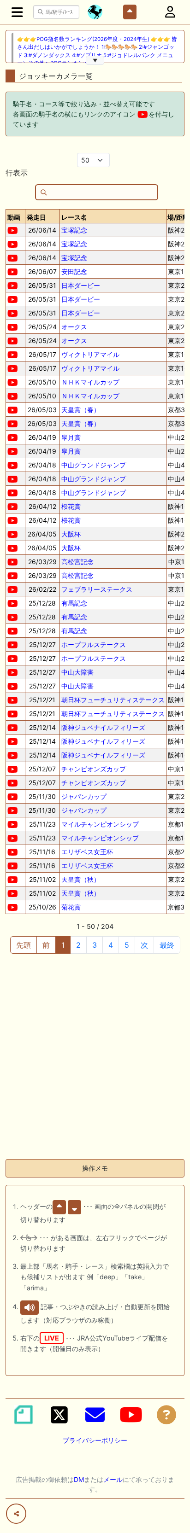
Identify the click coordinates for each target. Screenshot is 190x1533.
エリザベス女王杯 (87, 852)
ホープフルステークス (93, 644)
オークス (74, 327)
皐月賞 (71, 437)
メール (113, 1479)
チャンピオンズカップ (93, 769)
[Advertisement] (95, 1057)
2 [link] (78, 945)
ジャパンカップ (84, 796)
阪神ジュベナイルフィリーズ (103, 727)
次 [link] (144, 945)
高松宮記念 (77, 561)
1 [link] (63, 945)
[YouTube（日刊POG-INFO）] (131, 1415)
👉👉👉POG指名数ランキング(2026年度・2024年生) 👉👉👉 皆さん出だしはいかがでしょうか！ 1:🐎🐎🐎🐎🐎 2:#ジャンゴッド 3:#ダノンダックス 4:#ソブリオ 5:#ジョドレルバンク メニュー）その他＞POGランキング (97, 51)
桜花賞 (71, 506)
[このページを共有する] (16, 1514)
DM (79, 1479)
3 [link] (94, 945)
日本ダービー (80, 285)
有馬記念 (74, 603)
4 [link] (110, 945)
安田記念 (74, 271)
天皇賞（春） (80, 410)
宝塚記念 (74, 230)
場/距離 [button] (178, 217)
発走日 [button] (36, 217)
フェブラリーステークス (96, 589)
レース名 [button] (74, 217)
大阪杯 (71, 534)
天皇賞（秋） (80, 879)
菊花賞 (71, 907)
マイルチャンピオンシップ (100, 824)
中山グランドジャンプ (93, 465)
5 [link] (127, 945)
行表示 (17, 172)
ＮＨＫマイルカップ (90, 382)
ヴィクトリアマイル (90, 354)
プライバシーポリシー (95, 1440)
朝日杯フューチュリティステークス (113, 700)
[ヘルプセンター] (166, 1414)
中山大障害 (77, 672)
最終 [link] (167, 945)
